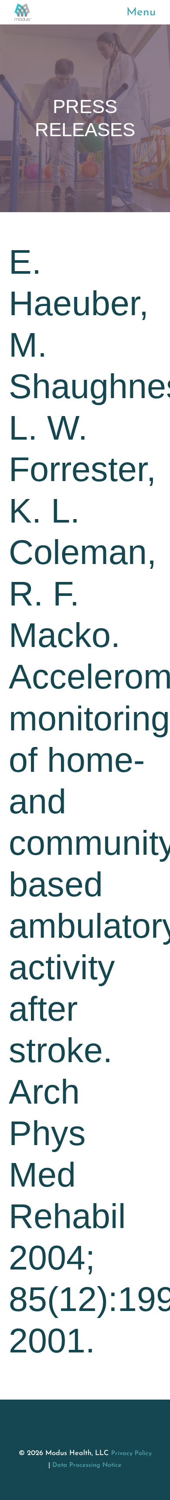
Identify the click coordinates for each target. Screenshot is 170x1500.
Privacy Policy (131, 1453)
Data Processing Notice (87, 1465)
